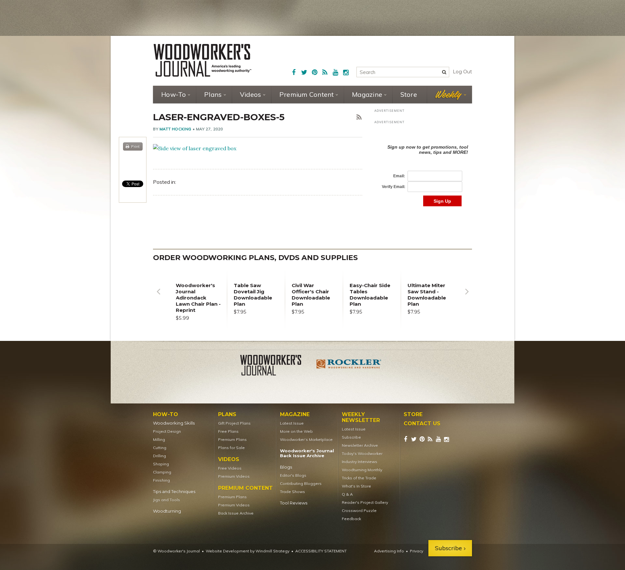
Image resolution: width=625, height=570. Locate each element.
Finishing (161, 480)
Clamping (162, 472)
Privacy (416, 550)
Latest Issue (292, 423)
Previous (158, 296)
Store (408, 94)
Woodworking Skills (174, 423)
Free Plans (228, 431)
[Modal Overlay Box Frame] (423, 168)
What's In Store (356, 486)
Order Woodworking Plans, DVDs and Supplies (255, 257)
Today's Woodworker (362, 453)
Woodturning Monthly (362, 469)
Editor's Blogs (293, 475)
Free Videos (230, 468)
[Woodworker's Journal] (276, 366)
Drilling (159, 455)
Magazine (367, 94)
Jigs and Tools (166, 499)
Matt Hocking (175, 128)
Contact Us (422, 424)
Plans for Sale (231, 447)
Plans (213, 94)
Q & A (347, 494)
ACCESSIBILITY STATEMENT (321, 550)
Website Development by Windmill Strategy (247, 550)
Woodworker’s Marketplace (306, 439)
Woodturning (167, 511)
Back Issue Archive (236, 513)
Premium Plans (232, 439)
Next (467, 296)
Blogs (286, 467)
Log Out (462, 72)
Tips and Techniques (174, 491)
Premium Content (306, 94)
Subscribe (351, 437)
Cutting (159, 447)
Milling (159, 439)
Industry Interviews (359, 461)
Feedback (351, 518)
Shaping (161, 463)
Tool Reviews (293, 503)
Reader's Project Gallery (365, 502)
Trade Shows (292, 491)
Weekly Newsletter (361, 417)
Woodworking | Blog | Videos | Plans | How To (202, 60)
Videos (250, 94)
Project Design (167, 431)
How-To (173, 94)
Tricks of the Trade (359, 477)
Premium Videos (234, 476)
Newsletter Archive (360, 445)
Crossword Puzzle (359, 510)
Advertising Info (389, 550)
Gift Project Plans (234, 423)
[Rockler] (349, 366)
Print (135, 146)
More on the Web (296, 431)
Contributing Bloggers (301, 483)
